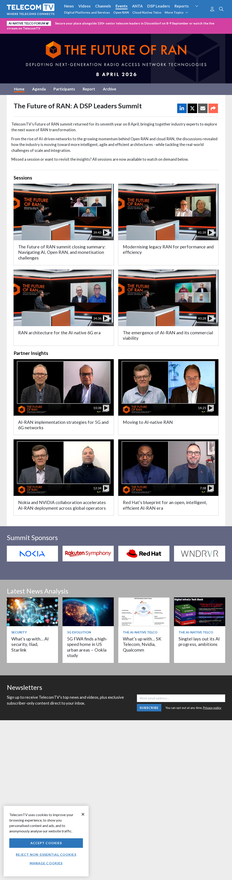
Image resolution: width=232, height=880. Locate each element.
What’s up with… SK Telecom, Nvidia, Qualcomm (142, 644)
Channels (103, 6)
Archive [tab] (109, 89)
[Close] (83, 814)
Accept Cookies (46, 843)
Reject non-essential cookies (46, 854)
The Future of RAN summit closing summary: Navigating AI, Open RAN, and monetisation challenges (62, 252)
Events (122, 6)
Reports (181, 6)
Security (200, 14)
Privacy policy (212, 708)
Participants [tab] (64, 89)
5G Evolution (79, 632)
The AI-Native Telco (140, 632)
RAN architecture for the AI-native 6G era (59, 332)
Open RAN (121, 12)
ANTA (137, 6)
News (69, 6)
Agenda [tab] (39, 89)
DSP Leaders (158, 6)
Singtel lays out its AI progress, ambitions (199, 641)
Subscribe (149, 708)
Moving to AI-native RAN (148, 422)
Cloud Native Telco (146, 12)
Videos (84, 6)
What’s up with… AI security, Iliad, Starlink (30, 644)
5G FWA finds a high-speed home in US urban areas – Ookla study (87, 647)
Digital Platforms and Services (87, 12)
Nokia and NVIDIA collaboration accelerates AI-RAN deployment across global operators (62, 505)
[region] (46, 841)
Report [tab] (89, 89)
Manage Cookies (46, 863)
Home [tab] (19, 89)
